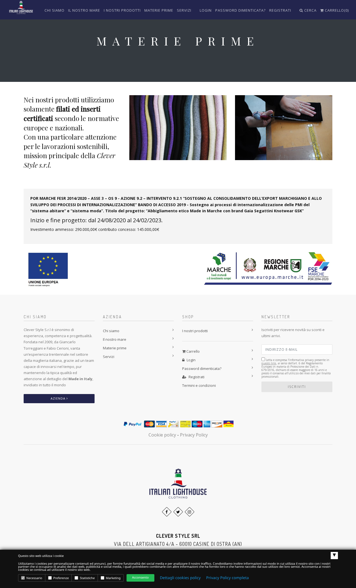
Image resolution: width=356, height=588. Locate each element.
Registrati (280, 10)
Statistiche (87, 578)
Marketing (113, 578)
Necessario (34, 578)
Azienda (58, 398)
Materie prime (158, 10)
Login (206, 10)
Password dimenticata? (240, 10)
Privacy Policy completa (227, 578)
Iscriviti (297, 386)
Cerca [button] (310, 10)
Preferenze (61, 578)
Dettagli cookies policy (180, 578)
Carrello (193, 351)
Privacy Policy (194, 435)
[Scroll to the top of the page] (178, 483)
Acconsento (140, 578)
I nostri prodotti (122, 10)
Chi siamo (54, 10)
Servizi (184, 10)
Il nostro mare (84, 10)
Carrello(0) (336, 10)
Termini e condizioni (199, 385)
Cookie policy (162, 435)
